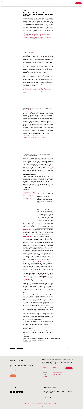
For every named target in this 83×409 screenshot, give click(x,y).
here (44, 270)
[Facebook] (11, 392)
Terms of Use (41, 403)
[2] (45, 72)
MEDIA (54, 3)
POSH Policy (28, 403)
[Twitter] (14, 392)
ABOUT (23, 3)
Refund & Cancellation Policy (51, 403)
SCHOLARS (28, 3)
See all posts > (69, 348)
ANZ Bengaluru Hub (42, 209)
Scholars (45, 372)
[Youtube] (17, 392)
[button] (73, 3)
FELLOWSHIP (35, 3)
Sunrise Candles (37, 261)
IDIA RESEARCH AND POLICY (46, 3)
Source (29, 109)
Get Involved (56, 369)
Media (54, 367)
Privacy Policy (34, 403)
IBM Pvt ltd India (27, 236)
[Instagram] (19, 392)
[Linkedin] (22, 392)
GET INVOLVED (61, 3)
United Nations (31, 52)
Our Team (45, 376)
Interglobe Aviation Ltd (37, 274)
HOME (19, 3)
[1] (32, 59)
